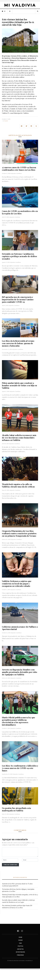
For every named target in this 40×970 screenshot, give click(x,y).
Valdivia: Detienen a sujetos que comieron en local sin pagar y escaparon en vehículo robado (16, 583)
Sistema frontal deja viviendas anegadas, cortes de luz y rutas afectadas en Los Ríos (20, 896)
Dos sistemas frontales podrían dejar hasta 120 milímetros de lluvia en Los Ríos (17, 907)
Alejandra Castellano (16, 173)
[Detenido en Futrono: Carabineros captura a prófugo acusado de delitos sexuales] (20, 240)
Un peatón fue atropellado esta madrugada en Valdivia (16, 809)
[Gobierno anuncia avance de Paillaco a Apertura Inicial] (20, 613)
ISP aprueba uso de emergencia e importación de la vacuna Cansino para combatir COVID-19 (17, 299)
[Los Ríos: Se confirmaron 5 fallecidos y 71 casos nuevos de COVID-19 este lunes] (20, 751)
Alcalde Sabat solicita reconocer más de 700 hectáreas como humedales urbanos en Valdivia (19, 437)
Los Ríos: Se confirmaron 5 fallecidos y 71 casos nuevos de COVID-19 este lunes (20, 768)
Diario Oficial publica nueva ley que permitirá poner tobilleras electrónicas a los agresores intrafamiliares (18, 721)
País (20, 943)
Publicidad (20, 955)
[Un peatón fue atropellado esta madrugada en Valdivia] (20, 796)
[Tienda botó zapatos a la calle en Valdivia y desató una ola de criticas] (20, 468)
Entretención (20, 952)
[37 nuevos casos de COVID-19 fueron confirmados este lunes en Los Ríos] (20, 152)
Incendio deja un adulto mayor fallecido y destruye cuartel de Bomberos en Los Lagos (18, 901)
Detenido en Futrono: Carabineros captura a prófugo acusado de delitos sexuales (19, 256)
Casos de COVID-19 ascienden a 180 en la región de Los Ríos (20, 212)
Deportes (20, 949)
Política (20, 946)
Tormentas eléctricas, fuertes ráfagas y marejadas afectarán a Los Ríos (18, 890)
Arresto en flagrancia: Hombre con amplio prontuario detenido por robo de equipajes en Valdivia (19, 672)
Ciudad (6, 121)
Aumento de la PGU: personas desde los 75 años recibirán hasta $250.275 (17, 885)
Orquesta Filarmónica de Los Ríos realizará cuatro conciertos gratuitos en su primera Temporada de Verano (19, 533)
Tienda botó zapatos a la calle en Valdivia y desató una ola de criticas (18, 485)
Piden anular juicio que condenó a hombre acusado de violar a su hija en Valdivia (19, 385)
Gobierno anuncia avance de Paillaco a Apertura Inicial (20, 627)
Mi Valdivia (20, 5)
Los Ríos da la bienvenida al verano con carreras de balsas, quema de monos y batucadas (18, 343)
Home (20, 937)
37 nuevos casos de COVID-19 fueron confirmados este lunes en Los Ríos (19, 168)
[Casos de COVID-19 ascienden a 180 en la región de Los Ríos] (20, 197)
